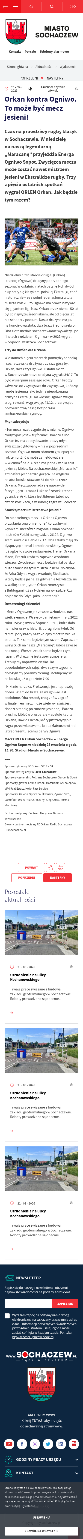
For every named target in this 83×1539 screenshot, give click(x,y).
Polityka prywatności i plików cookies (42, 1334)
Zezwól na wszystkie (41, 1531)
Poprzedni (29, 78)
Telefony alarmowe (54, 51)
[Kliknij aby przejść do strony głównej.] (31, 6)
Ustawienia (41, 1517)
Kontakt (15, 51)
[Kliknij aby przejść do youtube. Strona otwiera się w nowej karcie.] (9, 1444)
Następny (55, 78)
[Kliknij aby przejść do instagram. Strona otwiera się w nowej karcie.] (35, 1444)
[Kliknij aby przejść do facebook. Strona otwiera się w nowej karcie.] (22, 1444)
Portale (30, 51)
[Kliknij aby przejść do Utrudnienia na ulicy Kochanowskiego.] (41, 933)
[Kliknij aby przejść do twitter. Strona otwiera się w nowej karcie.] (48, 1444)
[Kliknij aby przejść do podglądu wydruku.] (60, 867)
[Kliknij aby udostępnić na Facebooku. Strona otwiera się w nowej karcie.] (50, 867)
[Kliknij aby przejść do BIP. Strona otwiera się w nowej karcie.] (74, 1444)
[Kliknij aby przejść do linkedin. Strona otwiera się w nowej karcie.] (61, 1444)
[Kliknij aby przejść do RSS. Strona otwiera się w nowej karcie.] (76, 89)
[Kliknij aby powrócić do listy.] (42, 78)
